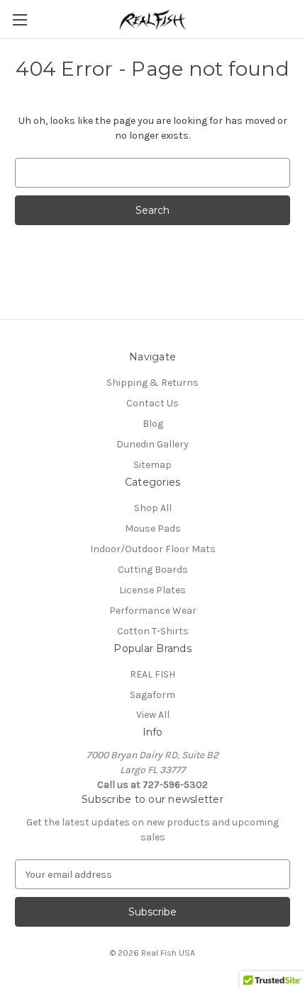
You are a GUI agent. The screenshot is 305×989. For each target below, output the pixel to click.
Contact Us (152, 403)
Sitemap (152, 465)
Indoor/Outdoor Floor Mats (153, 549)
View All (153, 715)
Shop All (153, 508)
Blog (153, 424)
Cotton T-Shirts (153, 631)
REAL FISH (152, 674)
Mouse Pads (153, 528)
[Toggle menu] (19, 19)
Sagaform (152, 695)
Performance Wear (152, 611)
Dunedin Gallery (152, 444)
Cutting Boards (153, 570)
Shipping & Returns (152, 383)
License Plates (152, 590)
